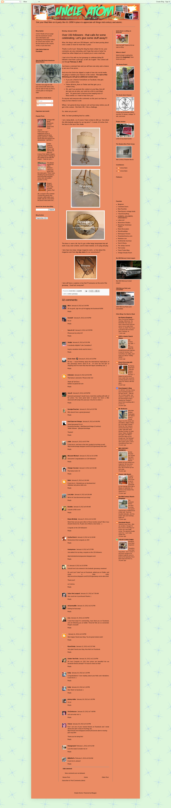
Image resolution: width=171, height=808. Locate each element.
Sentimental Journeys (125, 241)
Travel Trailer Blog (123, 250)
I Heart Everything (123, 214)
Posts (40, 101)
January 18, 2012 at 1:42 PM (86, 699)
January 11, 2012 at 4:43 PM (77, 634)
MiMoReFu (71, 758)
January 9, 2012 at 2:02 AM (87, 468)
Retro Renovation (123, 229)
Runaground (72, 746)
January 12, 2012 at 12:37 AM (85, 646)
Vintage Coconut (73, 468)
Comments (42, 105)
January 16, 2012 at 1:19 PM (81, 687)
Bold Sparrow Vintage (75, 421)
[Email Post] (85, 291)
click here (48, 45)
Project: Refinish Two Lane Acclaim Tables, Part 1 (50, 188)
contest (69, 293)
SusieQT (70, 318)
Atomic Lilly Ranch (125, 474)
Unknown (71, 375)
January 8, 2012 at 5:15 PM (87, 359)
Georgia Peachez (73, 409)
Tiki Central (121, 248)
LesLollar (71, 494)
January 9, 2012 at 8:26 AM (83, 494)
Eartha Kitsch (72, 537)
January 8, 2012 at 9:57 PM (80, 441)
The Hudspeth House (131, 502)
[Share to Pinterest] (98, 291)
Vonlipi (70, 342)
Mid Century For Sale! (131, 341)
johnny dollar (72, 699)
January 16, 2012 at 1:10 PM (81, 673)
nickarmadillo (72, 606)
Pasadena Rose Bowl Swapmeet (131, 543)
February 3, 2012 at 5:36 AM (84, 758)
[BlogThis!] (92, 291)
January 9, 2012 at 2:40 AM (80, 480)
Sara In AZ (71, 330)
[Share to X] (94, 291)
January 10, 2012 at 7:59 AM (90, 593)
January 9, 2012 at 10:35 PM (78, 565)
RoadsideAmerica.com (125, 236)
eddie (69, 441)
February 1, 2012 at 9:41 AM (85, 746)
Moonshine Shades (124, 222)
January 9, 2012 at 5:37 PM (85, 549)
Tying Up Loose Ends (125, 524)
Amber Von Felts (73, 658)
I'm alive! (130, 476)
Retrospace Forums (124, 234)
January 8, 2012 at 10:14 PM (88, 456)
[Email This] (90, 291)
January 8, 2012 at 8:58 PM (81, 393)
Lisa (69, 618)
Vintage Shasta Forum (125, 253)
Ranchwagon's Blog (125, 388)
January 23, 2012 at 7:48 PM (86, 711)
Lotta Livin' (121, 220)
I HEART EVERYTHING (126, 539)
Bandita (70, 507)
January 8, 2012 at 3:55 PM (83, 330)
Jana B (70, 393)
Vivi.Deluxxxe (72, 711)
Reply (69, 311)
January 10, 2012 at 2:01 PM (86, 606)
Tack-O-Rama (122, 243)
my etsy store (81, 252)
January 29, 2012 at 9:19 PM (82, 724)
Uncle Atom (71, 359)
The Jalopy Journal (124, 245)
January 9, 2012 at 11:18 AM (86, 537)
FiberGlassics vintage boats (126, 211)
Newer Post (66, 777)
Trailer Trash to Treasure (50, 145)
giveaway (75, 293)
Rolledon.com (122, 238)
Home (86, 777)
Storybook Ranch (124, 522)
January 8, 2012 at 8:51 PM (83, 375)
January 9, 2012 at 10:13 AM (87, 519)
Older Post (105, 777)
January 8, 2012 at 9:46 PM (91, 421)
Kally (69, 673)
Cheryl (70, 724)
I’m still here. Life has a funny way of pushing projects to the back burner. (127, 391)
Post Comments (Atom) (78, 780)
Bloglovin (121, 204)
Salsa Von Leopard (74, 593)
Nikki (69, 480)
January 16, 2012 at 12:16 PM (88, 658)
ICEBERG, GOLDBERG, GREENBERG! (125, 217)
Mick (69, 305)
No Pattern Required (125, 317)
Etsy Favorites (122, 209)
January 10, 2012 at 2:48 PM (80, 618)
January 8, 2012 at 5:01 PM (81, 342)
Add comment (67, 769)
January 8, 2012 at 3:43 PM (82, 318)
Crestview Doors (123, 206)
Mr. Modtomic (123, 409)
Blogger (94, 793)
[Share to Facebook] (96, 291)
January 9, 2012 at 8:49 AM (82, 507)
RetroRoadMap (123, 231)
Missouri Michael (73, 456)
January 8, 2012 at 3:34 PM (80, 305)
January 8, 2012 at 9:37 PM (88, 409)
